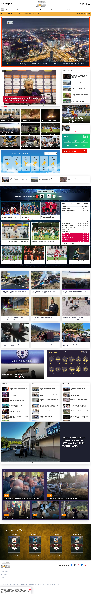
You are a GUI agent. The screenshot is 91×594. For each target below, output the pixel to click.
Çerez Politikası (4, 573)
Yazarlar (21, 14)
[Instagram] (78, 565)
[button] (2, 106)
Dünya (52, 10)
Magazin (58, 10)
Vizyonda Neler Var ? (14, 530)
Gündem (7, 10)
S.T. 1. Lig (73, 203)
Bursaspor (45, 10)
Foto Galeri (29, 14)
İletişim (2, 579)
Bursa (13, 10)
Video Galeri (38, 14)
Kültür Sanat (70, 10)
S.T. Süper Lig (65, 203)
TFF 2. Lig (79, 203)
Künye (2, 577)
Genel (78, 10)
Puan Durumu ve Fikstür (69, 243)
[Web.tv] (89, 565)
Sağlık (31, 10)
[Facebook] (71, 565)
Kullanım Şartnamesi (5, 576)
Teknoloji (37, 10)
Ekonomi (25, 10)
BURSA (65, 136)
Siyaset (19, 10)
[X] (74, 565)
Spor (63, 10)
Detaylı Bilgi (14, 555)
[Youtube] (85, 565)
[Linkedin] (82, 565)
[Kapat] (30, 590)
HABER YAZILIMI (23, 584)
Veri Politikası (4, 574)
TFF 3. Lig (86, 203)
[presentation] (2, 163)
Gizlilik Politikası (4, 571)
